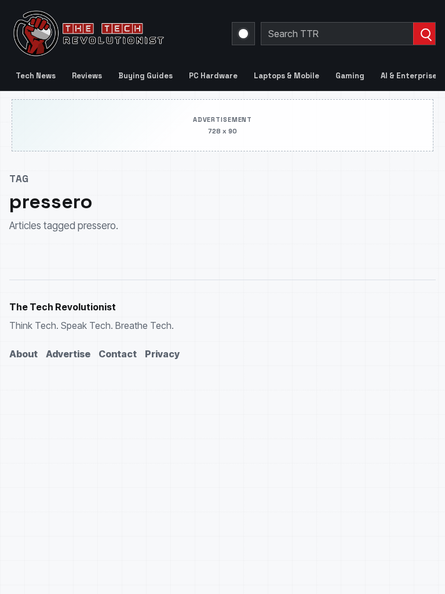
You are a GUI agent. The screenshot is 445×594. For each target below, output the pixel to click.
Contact (118, 354)
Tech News (36, 76)
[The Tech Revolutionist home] (113, 33)
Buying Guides (145, 76)
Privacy (162, 354)
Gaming (349, 76)
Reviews (87, 76)
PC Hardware (213, 76)
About (23, 354)
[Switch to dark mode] (243, 33)
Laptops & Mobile (286, 76)
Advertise (68, 354)
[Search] (424, 34)
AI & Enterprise (409, 76)
